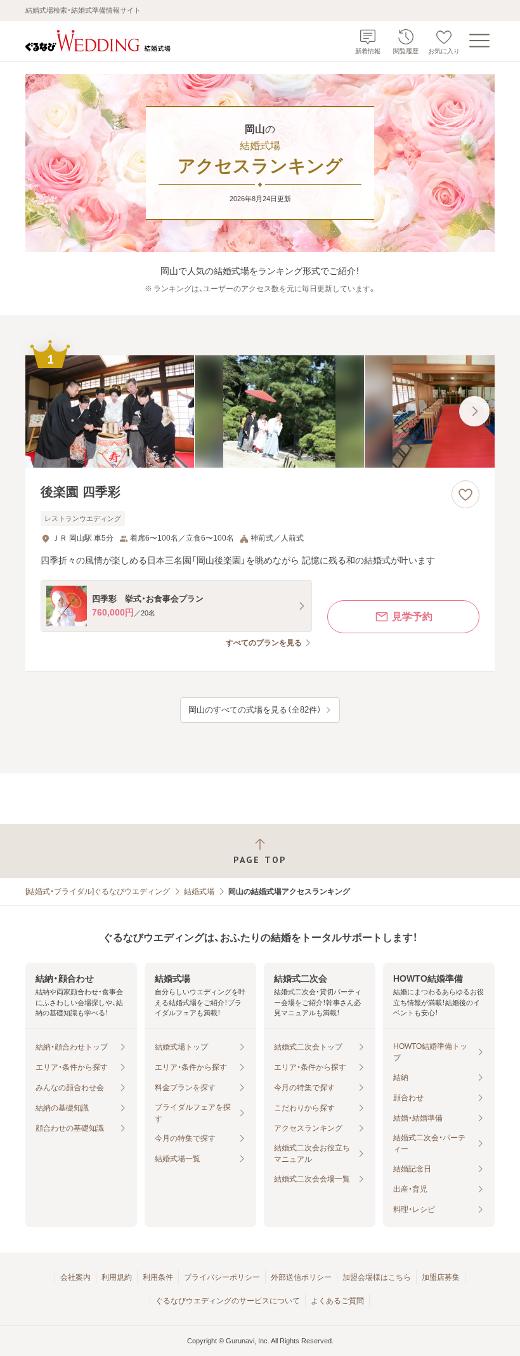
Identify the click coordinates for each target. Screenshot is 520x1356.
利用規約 (116, 1277)
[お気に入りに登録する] (465, 494)
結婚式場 (199, 891)
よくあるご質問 (337, 1300)
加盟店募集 (441, 1277)
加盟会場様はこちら (376, 1277)
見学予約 (412, 616)
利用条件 (158, 1277)
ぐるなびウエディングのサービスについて (227, 1300)
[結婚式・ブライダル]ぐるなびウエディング (97, 891)
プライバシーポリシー (222, 1277)
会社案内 (75, 1277)
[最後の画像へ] (474, 411)
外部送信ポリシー (301, 1277)
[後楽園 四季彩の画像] (260, 411)
